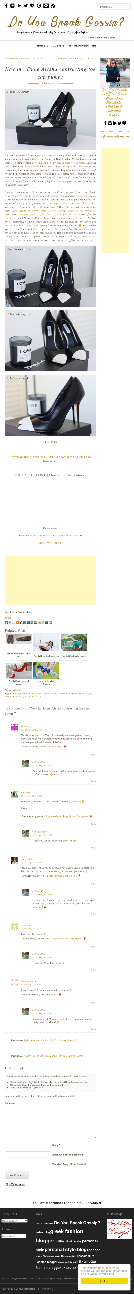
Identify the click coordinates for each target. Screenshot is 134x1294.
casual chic (42, 1223)
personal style (19, 696)
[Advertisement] (50, 580)
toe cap (37, 696)
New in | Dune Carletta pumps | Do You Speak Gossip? (54, 1056)
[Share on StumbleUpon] (35, 622)
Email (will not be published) (68, 1154)
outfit (58, 1241)
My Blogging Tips (83, 45)
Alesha (16, 693)
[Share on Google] (28, 622)
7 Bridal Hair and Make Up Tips (61, 875)
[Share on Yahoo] (39, 622)
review (39, 1256)
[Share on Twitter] (10, 622)
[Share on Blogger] (17, 622)
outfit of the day (71, 1241)
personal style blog (66, 1249)
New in (17, 690)
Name (55, 1145)
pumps (30, 696)
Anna (23, 858)
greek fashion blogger (82, 693)
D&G (51, 1223)
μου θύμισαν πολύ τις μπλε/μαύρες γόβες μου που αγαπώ (48, 214)
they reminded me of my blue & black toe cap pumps (58, 162)
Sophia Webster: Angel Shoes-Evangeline (66, 816)
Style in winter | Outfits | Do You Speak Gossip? (50, 1040)
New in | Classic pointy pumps (74, 656)
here (41, 1087)
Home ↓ (43, 45)
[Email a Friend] (13, 622)
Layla (24, 792)
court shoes (50, 693)
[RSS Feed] (50, 622)
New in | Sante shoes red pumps (19, 682)
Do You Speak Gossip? (77, 1223)
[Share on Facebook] (6, 622)
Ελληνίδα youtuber (75, 1268)
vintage (61, 1262)
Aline (23, 925)
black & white (26, 693)
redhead (93, 1249)
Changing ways (54, 746)
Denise (24, 726)
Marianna (26, 981)
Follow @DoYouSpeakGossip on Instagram (67, 1203)
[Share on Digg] (24, 622)
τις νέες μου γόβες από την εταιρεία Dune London (67, 203)
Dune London (63, 693)
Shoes (46, 1256)
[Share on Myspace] (32, 622)
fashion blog (43, 1232)
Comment (10, 1103)
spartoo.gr (55, 1256)
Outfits (59, 45)
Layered (53, 994)
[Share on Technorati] (46, 622)
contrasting (39, 693)
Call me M (37, 762)
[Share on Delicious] (21, 622)
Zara (75, 1262)
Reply (93, 754)
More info (108, 1273)
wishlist (68, 1262)
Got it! (104, 1281)
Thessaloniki (68, 1256)
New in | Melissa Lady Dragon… (46, 682)
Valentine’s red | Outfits (77, 58)
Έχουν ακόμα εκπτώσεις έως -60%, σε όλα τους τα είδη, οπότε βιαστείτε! (51, 459)
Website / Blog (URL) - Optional (68, 1164)
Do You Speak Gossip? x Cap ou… (19, 655)
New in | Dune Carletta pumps (46, 656)
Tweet (8, 617)
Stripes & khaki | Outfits (23, 58)
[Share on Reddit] (43, 622)
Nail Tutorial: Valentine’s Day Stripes (63, 938)
